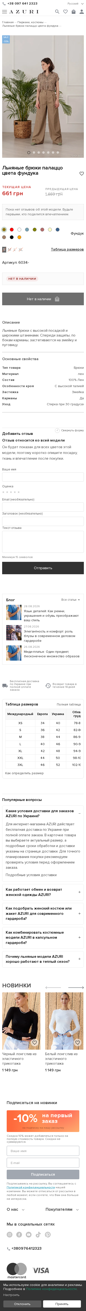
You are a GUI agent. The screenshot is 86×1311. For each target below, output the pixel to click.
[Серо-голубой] (27, 230)
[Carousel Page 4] (43, 152)
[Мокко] (4, 237)
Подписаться (43, 1174)
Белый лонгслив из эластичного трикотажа (61, 1059)
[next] (76, 988)
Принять (62, 1304)
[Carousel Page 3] (39, 152)
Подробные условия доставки (31, 875)
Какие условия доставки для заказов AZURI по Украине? (40, 814)
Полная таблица (69, 704)
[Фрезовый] (42, 230)
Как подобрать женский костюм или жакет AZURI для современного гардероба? (39, 913)
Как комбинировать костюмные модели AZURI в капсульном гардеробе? (35, 937)
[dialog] (43, 1295)
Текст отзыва (12, 528)
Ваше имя (9, 469)
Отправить (43, 568)
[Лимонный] (50, 230)
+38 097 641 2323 (22, 3)
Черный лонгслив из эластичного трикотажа (19, 1059)
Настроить (11, 1295)
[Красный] (12, 230)
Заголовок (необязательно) (22, 514)
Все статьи (70, 600)
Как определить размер (24, 773)
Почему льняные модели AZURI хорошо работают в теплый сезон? (38, 959)
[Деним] (57, 230)
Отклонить (22, 1304)
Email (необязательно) (18, 499)
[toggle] (76, 4)
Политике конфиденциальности (51, 1289)
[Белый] (19, 230)
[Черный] (12, 237)
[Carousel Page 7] (58, 152)
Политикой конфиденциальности (31, 1187)
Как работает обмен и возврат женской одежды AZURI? (34, 892)
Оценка (7, 486)
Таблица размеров (67, 249)
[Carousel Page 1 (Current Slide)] (28, 152)
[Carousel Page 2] (34, 152)
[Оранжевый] (19, 237)
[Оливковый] (35, 230)
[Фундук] (4, 230)
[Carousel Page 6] (53, 152)
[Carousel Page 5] (48, 152)
